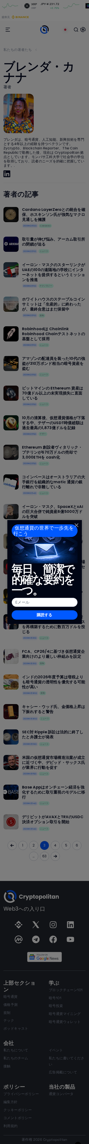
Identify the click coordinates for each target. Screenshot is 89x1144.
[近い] (76, 525)
